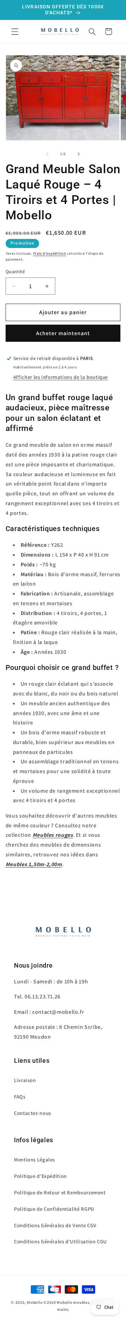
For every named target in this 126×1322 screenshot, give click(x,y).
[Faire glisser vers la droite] (78, 154)
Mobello (34, 1302)
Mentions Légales (34, 1159)
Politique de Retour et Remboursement (60, 1192)
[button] (15, 31)
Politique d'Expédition (40, 1176)
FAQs (20, 1096)
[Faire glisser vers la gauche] (47, 154)
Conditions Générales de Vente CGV (55, 1225)
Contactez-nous (32, 1113)
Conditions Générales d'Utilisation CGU (60, 1241)
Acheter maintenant (63, 333)
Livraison (25, 1080)
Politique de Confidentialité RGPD (54, 1209)
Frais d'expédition (49, 253)
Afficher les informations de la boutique (60, 377)
